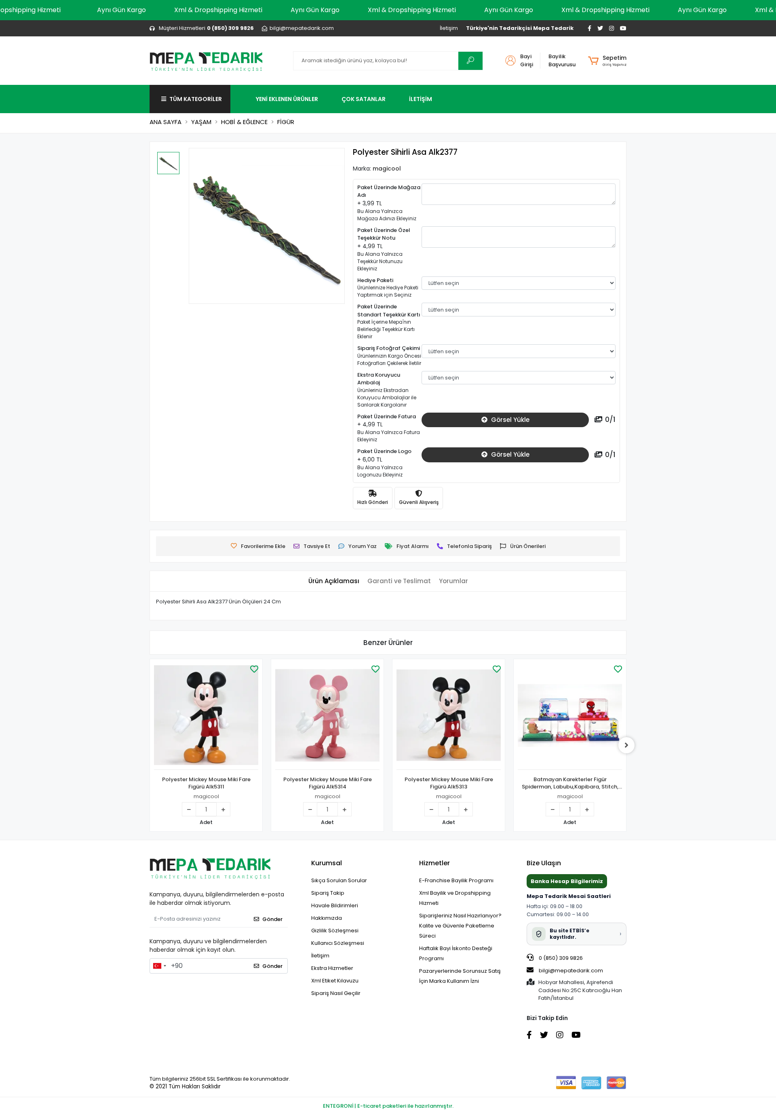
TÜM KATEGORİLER (195, 99)
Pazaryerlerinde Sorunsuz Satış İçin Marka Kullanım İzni (460, 976)
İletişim (449, 28)
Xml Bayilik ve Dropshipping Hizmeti (455, 898)
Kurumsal (326, 863)
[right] (626, 745)
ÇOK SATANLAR (364, 99)
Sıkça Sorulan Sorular (339, 880)
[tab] (333, 581)
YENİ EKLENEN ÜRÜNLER (287, 99)
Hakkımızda (326, 918)
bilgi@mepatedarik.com (571, 970)
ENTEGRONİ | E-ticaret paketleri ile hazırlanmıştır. (388, 1106)
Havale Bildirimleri (334, 905)
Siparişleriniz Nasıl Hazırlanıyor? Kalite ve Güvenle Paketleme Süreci (460, 926)
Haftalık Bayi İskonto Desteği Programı (455, 953)
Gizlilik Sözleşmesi (334, 930)
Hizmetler (434, 863)
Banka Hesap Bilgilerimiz (567, 881)
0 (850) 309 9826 (560, 958)
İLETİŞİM (420, 99)
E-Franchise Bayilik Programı (456, 880)
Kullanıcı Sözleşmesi (337, 943)
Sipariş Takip (327, 893)
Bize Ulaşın (544, 863)
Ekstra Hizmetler (332, 968)
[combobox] (159, 966)
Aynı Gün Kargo (121, 10)
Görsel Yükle (509, 419)
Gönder (272, 919)
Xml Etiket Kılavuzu (334, 980)
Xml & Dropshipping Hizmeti (218, 10)
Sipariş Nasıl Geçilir (336, 993)
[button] (607, 60)
